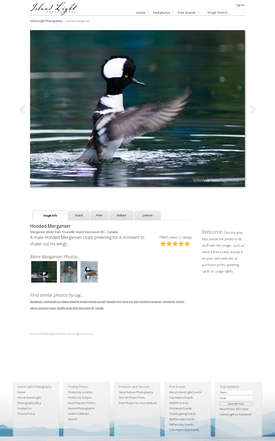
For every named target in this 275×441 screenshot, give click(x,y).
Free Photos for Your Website (138, 403)
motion (180, 301)
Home (140, 12)
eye (131, 301)
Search (72, 419)
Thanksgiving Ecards (182, 414)
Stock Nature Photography (136, 392)
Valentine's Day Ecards (184, 430)
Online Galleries (78, 414)
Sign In (240, 5)
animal (84, 301)
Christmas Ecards (180, 408)
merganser (169, 301)
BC (93, 307)
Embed (121, 215)
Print (99, 215)
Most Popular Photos (81, 403)
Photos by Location (80, 392)
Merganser (36, 301)
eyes (136, 301)
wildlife (61, 307)
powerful (43, 307)
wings (69, 307)
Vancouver (84, 307)
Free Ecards (187, 12)
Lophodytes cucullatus (56, 301)
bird (119, 301)
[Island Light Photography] (53, 14)
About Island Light (29, 397)
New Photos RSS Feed (234, 409)
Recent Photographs (81, 408)
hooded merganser (151, 301)
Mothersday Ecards (182, 419)
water (53, 307)
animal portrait (96, 301)
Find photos (161, 12)
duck (125, 301)
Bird (75, 307)
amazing (74, 301)
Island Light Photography (46, 21)
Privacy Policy (26, 414)
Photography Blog (29, 403)
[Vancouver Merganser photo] (44, 282)
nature (34, 307)
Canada (99, 307)
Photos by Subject (80, 397)
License (148, 215)
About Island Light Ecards (185, 392)
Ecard (79, 215)
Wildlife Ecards (178, 403)
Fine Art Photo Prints (132, 397)
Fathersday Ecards (181, 424)
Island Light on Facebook (236, 414)
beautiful (111, 301)
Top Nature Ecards (181, 397)
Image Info (50, 215)
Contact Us (25, 408)
